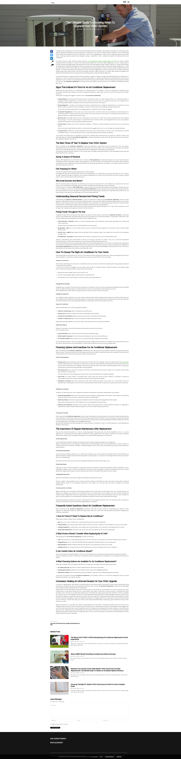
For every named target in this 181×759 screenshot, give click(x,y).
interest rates (125, 362)
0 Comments (101, 29)
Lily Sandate (80, 29)
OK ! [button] (101, 756)
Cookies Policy (95, 756)
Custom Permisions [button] (109, 756)
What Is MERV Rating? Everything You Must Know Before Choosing (93, 654)
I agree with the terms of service (59, 724)
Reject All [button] (119, 756)
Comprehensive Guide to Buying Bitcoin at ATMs (103, 61)
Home (52, 3)
